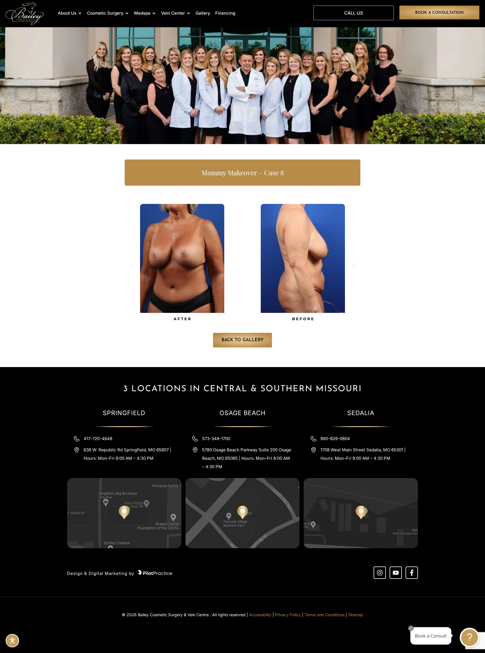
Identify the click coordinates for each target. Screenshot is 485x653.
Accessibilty (260, 614)
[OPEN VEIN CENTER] (188, 13)
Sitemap (355, 614)
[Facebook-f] (412, 572)
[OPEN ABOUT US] (80, 13)
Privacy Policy (288, 614)
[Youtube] (396, 572)
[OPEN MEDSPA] (154, 13)
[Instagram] (380, 572)
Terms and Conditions (324, 614)
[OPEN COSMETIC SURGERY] (127, 13)
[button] (130, 265)
